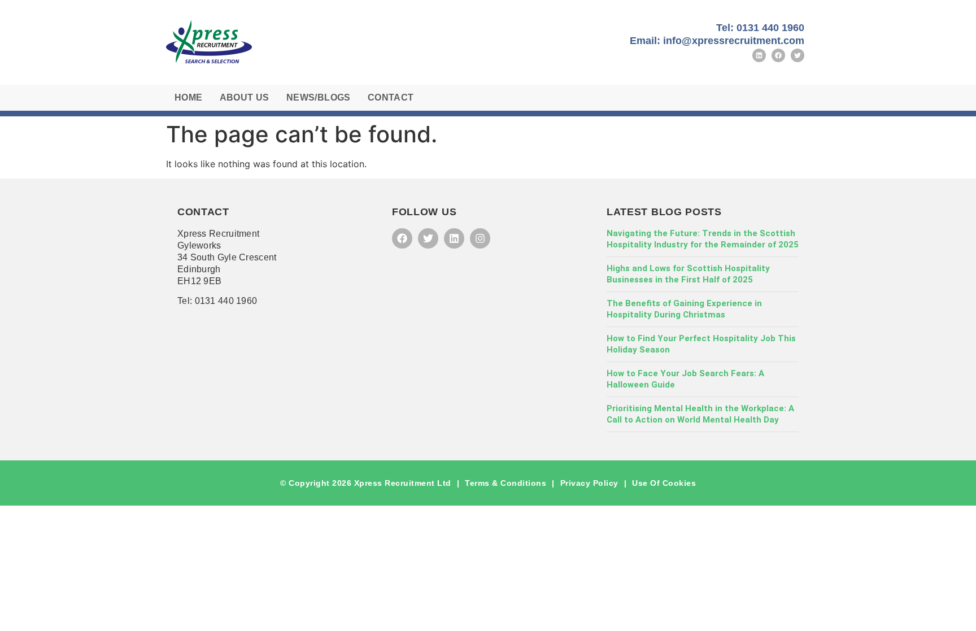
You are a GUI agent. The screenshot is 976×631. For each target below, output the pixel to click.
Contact (391, 97)
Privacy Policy (589, 483)
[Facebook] (778, 55)
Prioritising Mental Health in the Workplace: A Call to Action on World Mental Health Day (700, 414)
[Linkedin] (759, 55)
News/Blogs (318, 97)
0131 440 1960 (226, 301)
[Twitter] (797, 55)
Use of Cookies (664, 483)
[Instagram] (480, 238)
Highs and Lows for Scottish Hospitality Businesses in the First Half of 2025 (688, 274)
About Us (244, 97)
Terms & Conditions (505, 483)
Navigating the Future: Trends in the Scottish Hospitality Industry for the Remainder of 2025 (703, 239)
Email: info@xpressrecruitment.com (717, 40)
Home (189, 97)
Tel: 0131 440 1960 (760, 27)
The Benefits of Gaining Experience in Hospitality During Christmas (684, 309)
